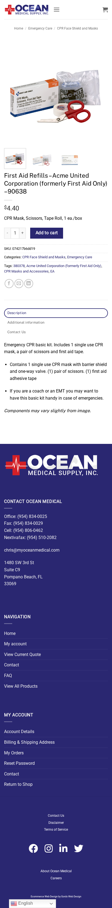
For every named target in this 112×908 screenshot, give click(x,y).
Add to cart (47, 232)
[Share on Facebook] (9, 283)
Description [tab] (16, 313)
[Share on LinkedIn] (28, 283)
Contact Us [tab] (16, 332)
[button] (56, 9)
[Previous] (13, 91)
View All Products (21, 686)
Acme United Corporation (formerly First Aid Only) (63, 266)
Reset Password (19, 763)
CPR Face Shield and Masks (77, 28)
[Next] (99, 91)
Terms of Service (56, 829)
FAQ (8, 675)
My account (15, 643)
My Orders (14, 752)
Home (18, 28)
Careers (56, 878)
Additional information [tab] (26, 322)
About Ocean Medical (56, 871)
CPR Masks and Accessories (26, 271)
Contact (11, 664)
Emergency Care (40, 28)
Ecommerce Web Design (44, 896)
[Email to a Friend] (18, 283)
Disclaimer (56, 823)
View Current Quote (22, 654)
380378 (19, 266)
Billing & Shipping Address (29, 742)
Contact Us (56, 816)
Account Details (19, 731)
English (25, 903)
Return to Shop (18, 784)
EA (52, 271)
